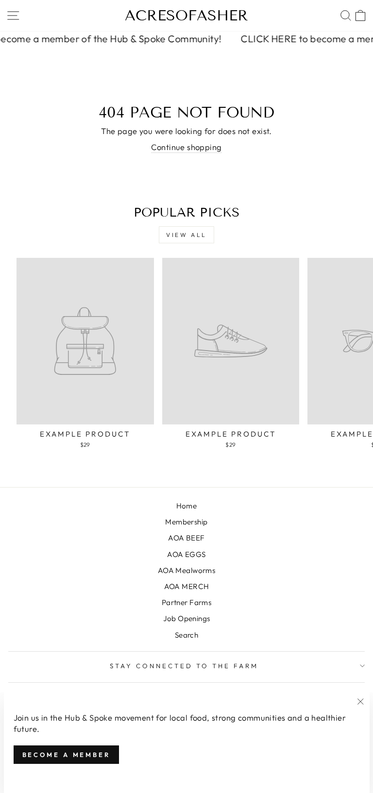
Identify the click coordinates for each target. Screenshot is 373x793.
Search (186, 635)
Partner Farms (186, 602)
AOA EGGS (186, 554)
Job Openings (186, 618)
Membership (186, 521)
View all (186, 234)
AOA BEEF (186, 537)
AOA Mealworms (186, 570)
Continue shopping (186, 147)
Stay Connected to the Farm (184, 666)
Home (186, 505)
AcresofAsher (186, 15)
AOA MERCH (186, 586)
